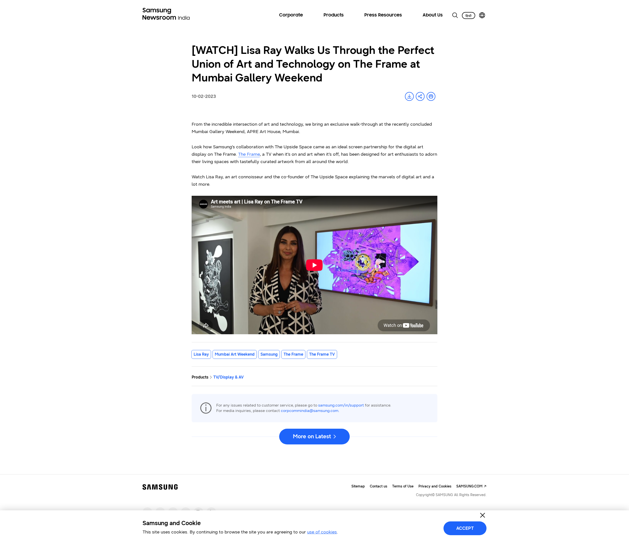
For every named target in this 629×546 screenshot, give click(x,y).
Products (334, 15)
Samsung (269, 354)
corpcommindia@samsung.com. (310, 410)
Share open (420, 96)
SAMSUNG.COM (469, 486)
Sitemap (358, 486)
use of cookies (322, 532)
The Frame (249, 154)
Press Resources (383, 15)
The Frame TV (322, 354)
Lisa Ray (201, 354)
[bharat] (468, 15)
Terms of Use (403, 486)
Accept (465, 528)
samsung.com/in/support (341, 405)
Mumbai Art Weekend (235, 354)
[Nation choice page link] (482, 15)
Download (409, 96)
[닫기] (482, 515)
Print (431, 96)
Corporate (291, 15)
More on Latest (312, 436)
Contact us (378, 486)
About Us (433, 15)
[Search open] (455, 15)
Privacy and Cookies (434, 486)
